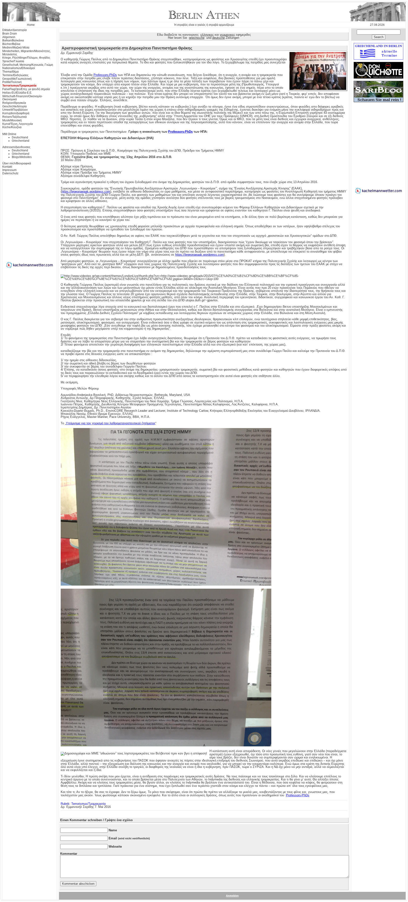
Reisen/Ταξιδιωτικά (14, 116)
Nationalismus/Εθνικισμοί (18, 68)
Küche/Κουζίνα (11, 127)
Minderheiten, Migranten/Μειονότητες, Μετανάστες (26, 52)
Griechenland (20, 140)
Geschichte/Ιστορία (14, 106)
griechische (196, 37)
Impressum (9, 170)
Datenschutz (10, 173)
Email (129, 838)
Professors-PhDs (105, 75)
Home (31, 24)
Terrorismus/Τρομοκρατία (19, 85)
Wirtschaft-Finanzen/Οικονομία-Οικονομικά (22, 98)
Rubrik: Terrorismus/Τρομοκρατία (83, 804)
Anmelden (232, 895)
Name (113, 830)
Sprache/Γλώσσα (13, 61)
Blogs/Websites (22, 157)
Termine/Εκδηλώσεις (15, 75)
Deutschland (20, 137)
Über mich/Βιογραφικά (16, 163)
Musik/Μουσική (12, 120)
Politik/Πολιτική (12, 82)
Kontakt (7, 166)
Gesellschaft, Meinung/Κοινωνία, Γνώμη (27, 64)
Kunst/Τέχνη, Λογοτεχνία (17, 124)
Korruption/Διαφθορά (15, 113)
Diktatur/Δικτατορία (14, 30)
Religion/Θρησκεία (14, 103)
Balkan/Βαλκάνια (13, 40)
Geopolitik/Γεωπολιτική (17, 78)
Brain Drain (9, 33)
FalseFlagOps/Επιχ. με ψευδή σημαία (26, 89)
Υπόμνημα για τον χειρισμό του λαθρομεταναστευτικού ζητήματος (110, 423)
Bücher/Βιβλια (11, 44)
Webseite (115, 846)
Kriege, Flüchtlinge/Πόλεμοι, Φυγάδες (26, 57)
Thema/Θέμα (10, 71)
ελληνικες (207, 34)
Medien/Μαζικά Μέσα (15, 47)
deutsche (218, 37)
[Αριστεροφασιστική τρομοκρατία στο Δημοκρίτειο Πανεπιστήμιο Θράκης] (317, 89)
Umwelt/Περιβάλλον (15, 109)
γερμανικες (227, 34)
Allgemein (8, 37)
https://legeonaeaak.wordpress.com (86, 191)
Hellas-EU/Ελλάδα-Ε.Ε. (17, 92)
